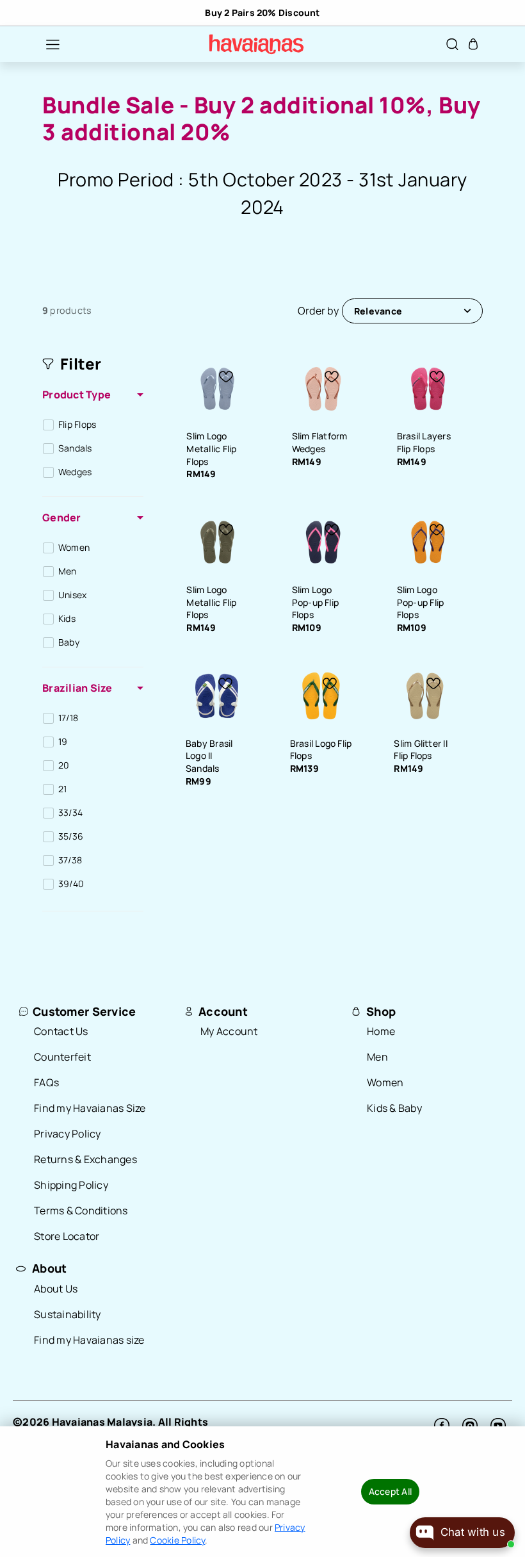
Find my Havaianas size (89, 1340)
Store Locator (66, 1236)
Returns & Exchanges (85, 1159)
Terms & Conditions (81, 1210)
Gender (61, 517)
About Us (55, 1289)
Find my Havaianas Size (90, 1108)
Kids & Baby (394, 1108)
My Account (229, 1031)
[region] (262, 13)
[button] (46, 44)
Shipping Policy (71, 1185)
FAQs (46, 1082)
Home (381, 1031)
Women (385, 1082)
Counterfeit (62, 1057)
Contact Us (61, 1031)
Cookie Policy (177, 1540)
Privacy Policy (67, 1134)
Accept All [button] (390, 1491)
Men (377, 1057)
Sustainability (67, 1314)
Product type (76, 394)
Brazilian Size (77, 688)
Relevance (378, 311)
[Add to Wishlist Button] (226, 376)
